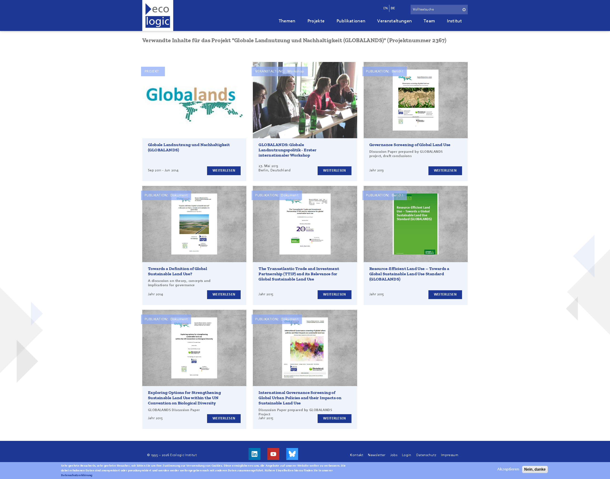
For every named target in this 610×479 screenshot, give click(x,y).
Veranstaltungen (394, 21)
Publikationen (350, 21)
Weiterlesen (224, 170)
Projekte (316, 21)
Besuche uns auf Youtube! (273, 454)
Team (429, 21)
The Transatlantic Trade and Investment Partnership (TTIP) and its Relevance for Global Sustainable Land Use (299, 274)
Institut (454, 21)
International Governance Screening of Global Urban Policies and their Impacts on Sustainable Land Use (300, 398)
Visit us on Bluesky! (292, 454)
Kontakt (356, 455)
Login (407, 455)
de (393, 8)
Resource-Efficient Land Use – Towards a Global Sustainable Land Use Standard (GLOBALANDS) (409, 274)
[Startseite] (157, 15)
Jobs (393, 455)
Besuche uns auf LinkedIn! (254, 454)
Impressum (449, 455)
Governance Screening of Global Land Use (410, 144)
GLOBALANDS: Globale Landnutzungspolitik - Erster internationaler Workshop (287, 150)
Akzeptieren (508, 469)
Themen (287, 21)
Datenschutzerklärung (76, 475)
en (385, 8)
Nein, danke (535, 469)
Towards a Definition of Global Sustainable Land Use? (177, 271)
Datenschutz (426, 455)
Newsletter (376, 455)
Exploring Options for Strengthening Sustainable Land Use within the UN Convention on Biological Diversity (184, 398)
